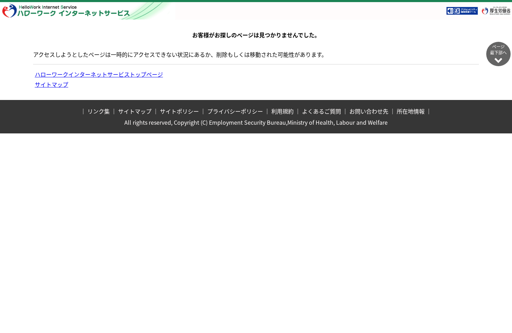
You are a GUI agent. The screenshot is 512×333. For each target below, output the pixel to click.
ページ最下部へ (498, 49)
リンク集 (98, 111)
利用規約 (282, 111)
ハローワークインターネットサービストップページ (99, 74)
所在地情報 (411, 111)
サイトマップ (51, 84)
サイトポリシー (179, 111)
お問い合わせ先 (368, 111)
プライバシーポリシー (235, 111)
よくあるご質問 (321, 111)
